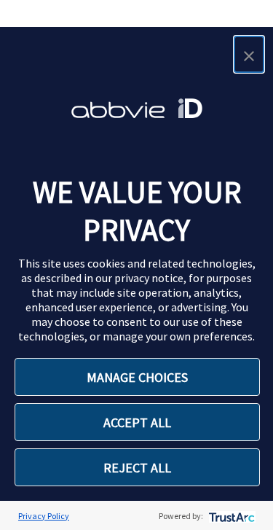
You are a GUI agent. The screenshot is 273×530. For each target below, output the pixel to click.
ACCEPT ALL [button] (137, 422)
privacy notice (148, 277)
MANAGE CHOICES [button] (137, 377)
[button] (249, 54)
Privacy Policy (43, 515)
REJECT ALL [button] (137, 467)
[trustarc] (230, 516)
